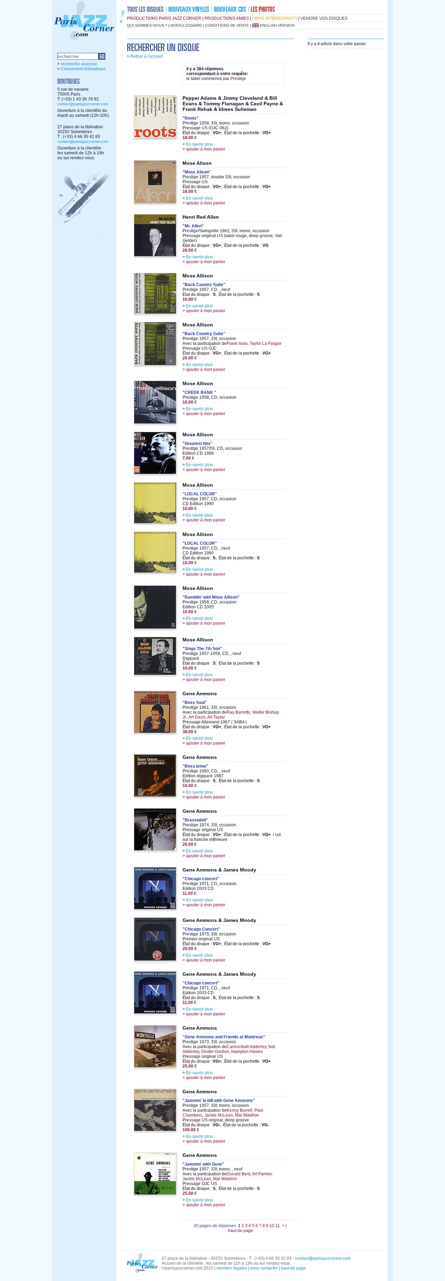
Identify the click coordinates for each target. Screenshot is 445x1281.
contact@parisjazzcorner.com (82, 104)
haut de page (240, 1230)
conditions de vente (227, 25)
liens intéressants (274, 18)
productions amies (226, 18)
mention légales (232, 1268)
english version (277, 25)
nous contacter (264, 1268)
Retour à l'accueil (146, 56)
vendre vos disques (324, 18)
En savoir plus (199, 144)
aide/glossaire (186, 25)
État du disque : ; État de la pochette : (227, 132)
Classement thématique (83, 68)
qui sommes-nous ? (147, 25)
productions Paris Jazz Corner (164, 18)
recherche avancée (79, 64)
